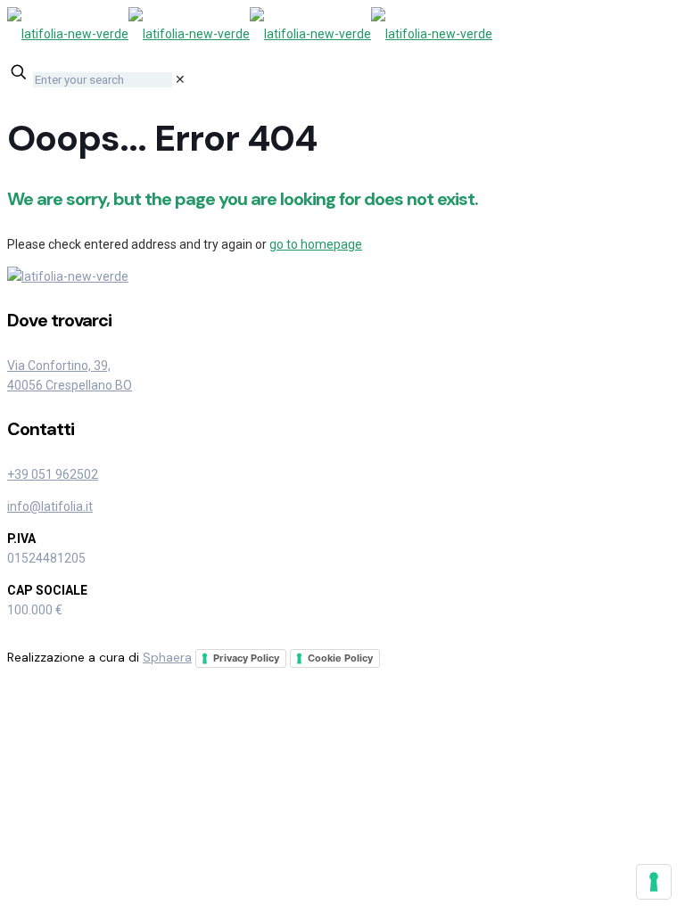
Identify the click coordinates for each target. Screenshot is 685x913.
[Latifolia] (249, 33)
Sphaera (167, 657)
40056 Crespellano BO (69, 385)
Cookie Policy (340, 658)
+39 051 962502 (52, 474)
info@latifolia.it (50, 506)
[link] (180, 79)
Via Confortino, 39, (59, 365)
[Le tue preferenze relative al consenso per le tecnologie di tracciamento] (654, 882)
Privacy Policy (246, 658)
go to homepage (315, 244)
